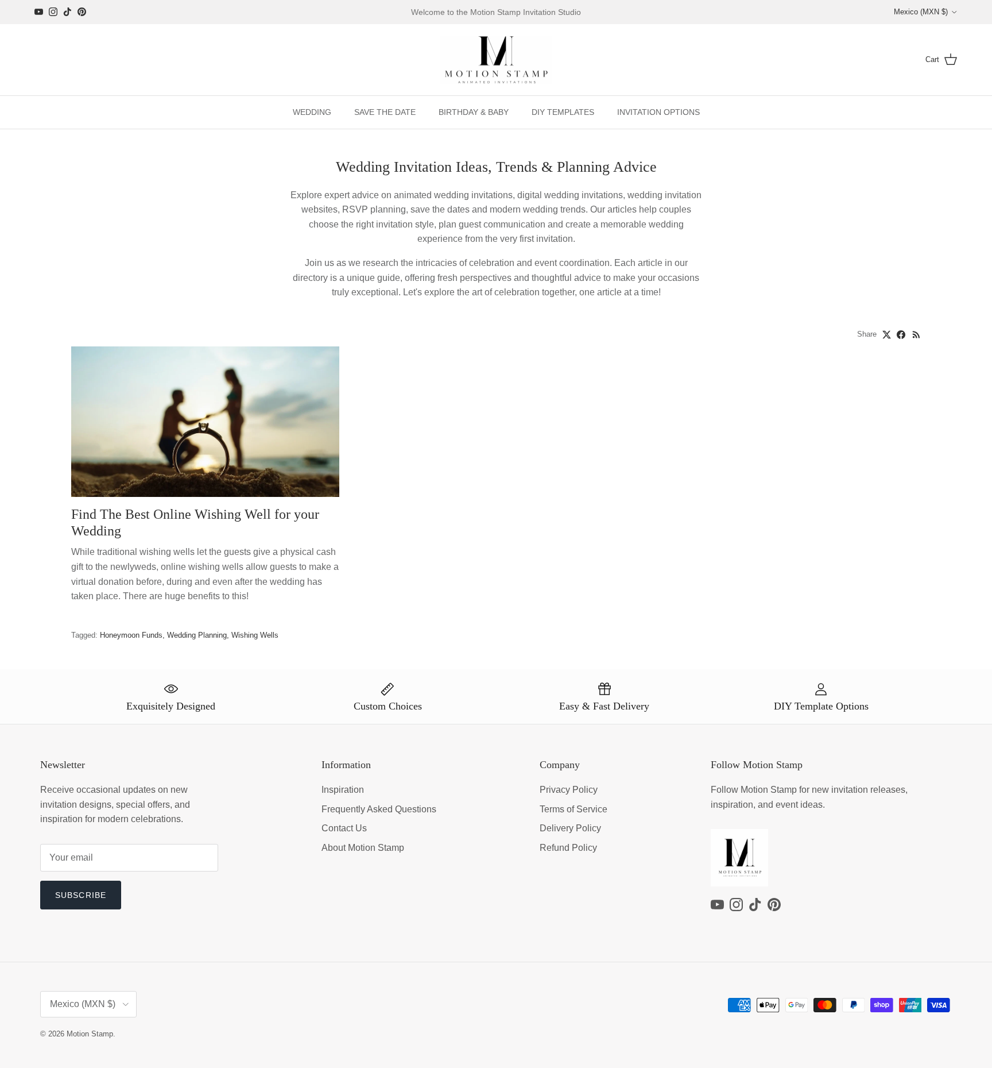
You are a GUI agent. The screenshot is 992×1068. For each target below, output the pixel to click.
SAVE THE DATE (385, 112)
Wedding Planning (197, 635)
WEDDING (312, 112)
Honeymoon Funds (131, 635)
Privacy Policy (569, 790)
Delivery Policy (570, 828)
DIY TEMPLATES (563, 112)
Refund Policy (568, 848)
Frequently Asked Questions (378, 809)
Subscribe (80, 895)
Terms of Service (573, 809)
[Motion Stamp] (496, 60)
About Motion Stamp (362, 848)
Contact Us (344, 828)
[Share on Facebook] (901, 334)
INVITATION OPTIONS (658, 112)
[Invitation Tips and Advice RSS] (916, 334)
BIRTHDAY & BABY (474, 112)
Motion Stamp (90, 1034)
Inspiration (342, 790)
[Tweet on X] (886, 334)
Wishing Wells (254, 635)
